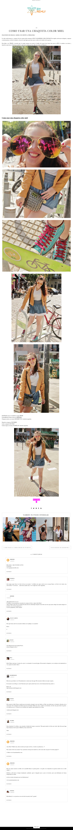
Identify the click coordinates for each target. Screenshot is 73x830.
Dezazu (11, 640)
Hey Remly (32, 828)
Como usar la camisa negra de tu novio (17, 547)
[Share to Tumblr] (38, 508)
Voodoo (12, 698)
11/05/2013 (9, 597)
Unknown (12, 559)
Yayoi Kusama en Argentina (60, 547)
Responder (9, 571)
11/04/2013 (12, 561)
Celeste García (14, 618)
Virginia (12, 790)
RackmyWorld (13, 675)
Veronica (12, 578)
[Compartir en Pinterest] (36, 508)
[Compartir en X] (33, 508)
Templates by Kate (42, 828)
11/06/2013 (12, 764)
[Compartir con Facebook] (31, 508)
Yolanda (12, 720)
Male (11, 657)
